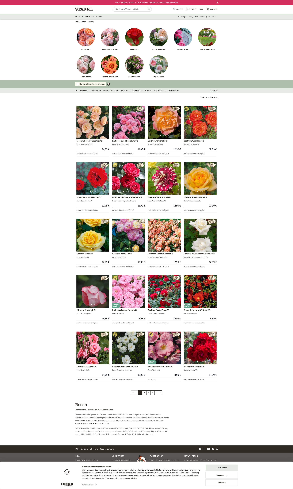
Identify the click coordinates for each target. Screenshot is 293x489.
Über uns (94, 449)
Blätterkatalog (171, 2)
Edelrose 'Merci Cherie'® (158, 310)
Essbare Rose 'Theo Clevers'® (125, 141)
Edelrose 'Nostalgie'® (86, 310)
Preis (147, 91)
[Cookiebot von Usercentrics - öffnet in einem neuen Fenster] (67, 484)
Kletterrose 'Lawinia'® (86, 367)
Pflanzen (79, 17)
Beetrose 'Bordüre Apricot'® (160, 254)
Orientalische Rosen (110, 77)
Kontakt (84, 449)
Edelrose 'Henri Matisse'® (159, 197)
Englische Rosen (158, 49)
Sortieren (94, 91)
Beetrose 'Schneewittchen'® (125, 367)
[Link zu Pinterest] (217, 449)
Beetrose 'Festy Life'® (122, 254)
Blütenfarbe (120, 91)
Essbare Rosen (183, 49)
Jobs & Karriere (107, 449)
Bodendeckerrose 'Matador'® (197, 310)
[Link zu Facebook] (200, 449)
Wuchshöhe (159, 91)
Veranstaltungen (202, 17)
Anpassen (220, 475)
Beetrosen (85, 49)
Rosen (91, 22)
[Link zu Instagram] (204, 449)
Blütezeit (172, 91)
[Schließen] (217, 2)
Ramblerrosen (134, 77)
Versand (106, 91)
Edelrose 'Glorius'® (84, 254)
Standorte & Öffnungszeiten (86, 460)
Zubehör (99, 17)
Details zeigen (88, 484)
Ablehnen (222, 483)
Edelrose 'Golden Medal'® (195, 197)
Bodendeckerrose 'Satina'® (160, 367)
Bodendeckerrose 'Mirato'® (124, 310)
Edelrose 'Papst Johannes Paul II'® (199, 254)
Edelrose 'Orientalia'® (158, 141)
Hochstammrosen (207, 49)
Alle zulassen (221, 468)
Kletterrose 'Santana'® (194, 367)
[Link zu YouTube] (208, 449)
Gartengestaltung (185, 17)
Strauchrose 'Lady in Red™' (88, 197)
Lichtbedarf (135, 91)
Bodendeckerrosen (110, 49)
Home (77, 22)
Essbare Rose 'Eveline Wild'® (89, 141)
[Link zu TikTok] (213, 449)
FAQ (77, 449)
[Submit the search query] (149, 9)
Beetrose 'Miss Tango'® (194, 141)
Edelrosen (134, 49)
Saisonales (89, 17)
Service (215, 17)
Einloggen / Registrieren (121, 460)
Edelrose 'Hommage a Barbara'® (127, 197)
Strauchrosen (158, 77)
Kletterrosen (85, 77)
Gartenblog (156, 456)
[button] (83, 90)
